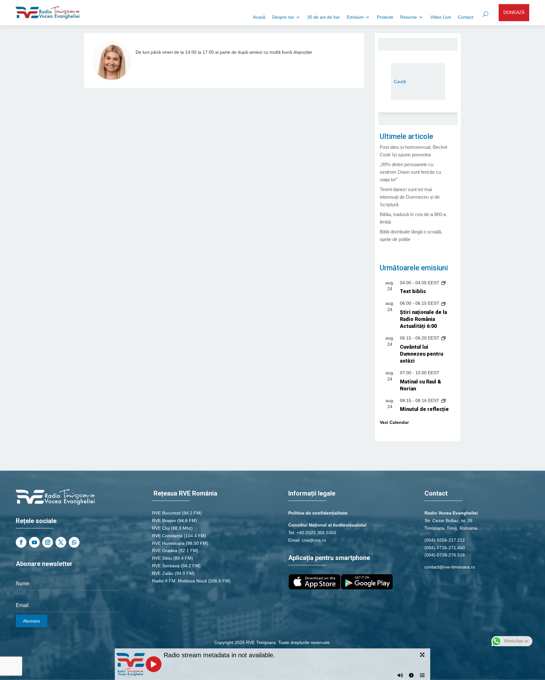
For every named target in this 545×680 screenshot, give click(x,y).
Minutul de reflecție (424, 409)
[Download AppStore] (314, 587)
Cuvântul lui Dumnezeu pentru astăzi (421, 354)
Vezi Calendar (394, 422)
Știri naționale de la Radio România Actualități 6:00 (423, 319)
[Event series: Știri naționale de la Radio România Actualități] (443, 303)
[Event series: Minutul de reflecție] (443, 400)
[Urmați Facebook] (21, 542)
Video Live (440, 17)
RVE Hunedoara (168, 543)
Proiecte (385, 17)
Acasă (259, 17)
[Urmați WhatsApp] (74, 542)
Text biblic (413, 291)
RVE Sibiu (162, 558)
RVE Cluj (161, 528)
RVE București (166, 512)
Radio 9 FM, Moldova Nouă (179, 580)
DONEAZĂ (513, 12)
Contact (465, 17)
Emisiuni (355, 17)
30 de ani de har (323, 17)
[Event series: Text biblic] (443, 282)
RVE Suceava (165, 565)
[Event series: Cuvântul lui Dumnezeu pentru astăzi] (443, 337)
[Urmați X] (61, 542)
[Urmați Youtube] (34, 542)
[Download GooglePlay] (367, 587)
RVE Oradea (164, 550)
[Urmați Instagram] (47, 542)
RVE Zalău (162, 573)
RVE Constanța (167, 535)
